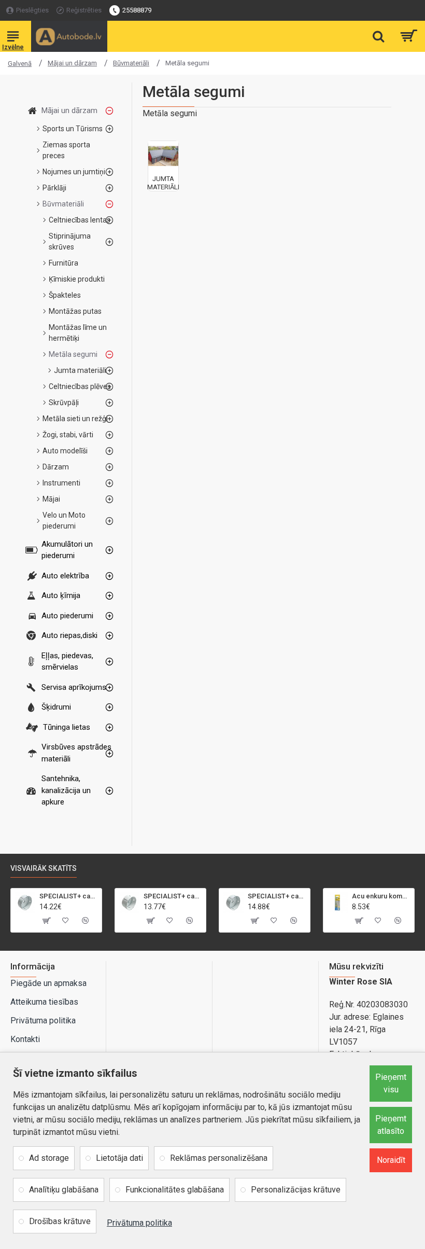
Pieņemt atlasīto (390, 1125)
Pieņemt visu (390, 1083)
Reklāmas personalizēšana (218, 1158)
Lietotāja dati (119, 1158)
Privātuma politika (139, 1223)
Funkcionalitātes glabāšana (174, 1190)
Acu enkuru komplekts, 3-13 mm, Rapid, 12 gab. (381, 896)
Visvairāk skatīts (43, 868)
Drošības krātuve (60, 1221)
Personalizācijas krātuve (296, 1190)
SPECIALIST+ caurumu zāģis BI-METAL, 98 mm (277, 896)
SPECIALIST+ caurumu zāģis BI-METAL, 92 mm (173, 896)
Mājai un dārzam (72, 63)
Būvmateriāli (131, 63)
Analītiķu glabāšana (63, 1190)
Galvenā (20, 63)
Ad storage (49, 1158)
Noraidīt (391, 1160)
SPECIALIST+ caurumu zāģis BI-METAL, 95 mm (68, 896)
